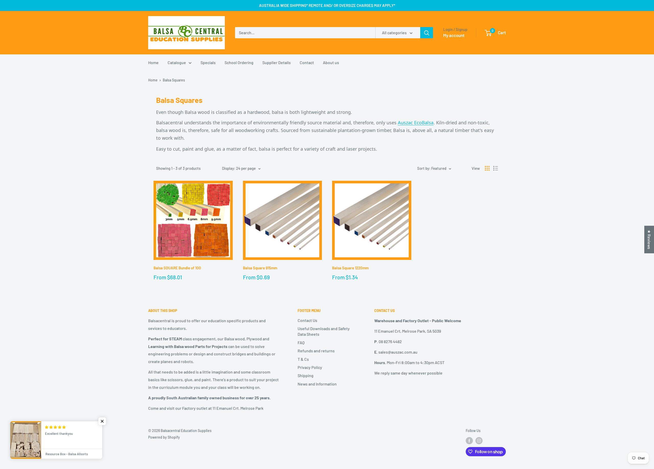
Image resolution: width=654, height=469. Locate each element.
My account (453, 35)
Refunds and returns (316, 350)
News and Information (317, 383)
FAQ (301, 342)
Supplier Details (276, 62)
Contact (307, 62)
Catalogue (177, 62)
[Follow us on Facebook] (469, 440)
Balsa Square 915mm (260, 268)
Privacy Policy (310, 367)
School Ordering (239, 62)
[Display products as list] (495, 168)
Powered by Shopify (164, 437)
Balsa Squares (174, 80)
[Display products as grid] (487, 168)
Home (153, 62)
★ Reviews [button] (649, 239)
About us (331, 62)
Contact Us (307, 320)
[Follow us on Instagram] (479, 440)
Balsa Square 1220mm (350, 268)
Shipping (305, 375)
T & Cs (303, 359)
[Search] (426, 32)
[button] (102, 421)
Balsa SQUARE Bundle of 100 (177, 268)
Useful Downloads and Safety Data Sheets (324, 331)
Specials (208, 62)
